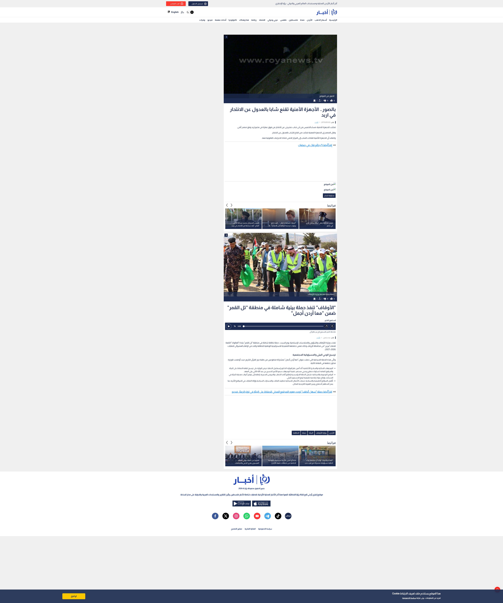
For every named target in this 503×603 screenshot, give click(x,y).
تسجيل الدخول (197, 4)
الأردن (309, 20)
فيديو (209, 20)
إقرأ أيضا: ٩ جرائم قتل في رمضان (315, 145)
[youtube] (257, 516)
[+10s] (332, 326)
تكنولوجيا (233, 20)
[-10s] (326, 326)
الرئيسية (333, 20)
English (175, 12)
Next (227, 205)
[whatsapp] (246, 516)
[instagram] (236, 516)
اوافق (74, 596)
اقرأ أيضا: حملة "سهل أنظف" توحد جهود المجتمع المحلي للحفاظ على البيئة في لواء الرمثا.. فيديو (282, 391)
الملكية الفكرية (250, 529)
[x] (225, 516)
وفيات (202, 20)
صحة (302, 20)
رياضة (254, 20)
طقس (283, 20)
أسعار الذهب (321, 20)
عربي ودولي (272, 20)
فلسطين (293, 20)
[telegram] (267, 516)
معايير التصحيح (236, 529)
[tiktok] (278, 516)
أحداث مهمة (220, 20)
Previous (231, 205)
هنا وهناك (244, 20)
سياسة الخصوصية (409, 598)
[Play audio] (228, 326)
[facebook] (215, 516)
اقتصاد (262, 20)
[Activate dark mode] (190, 12)
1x (235, 326)
